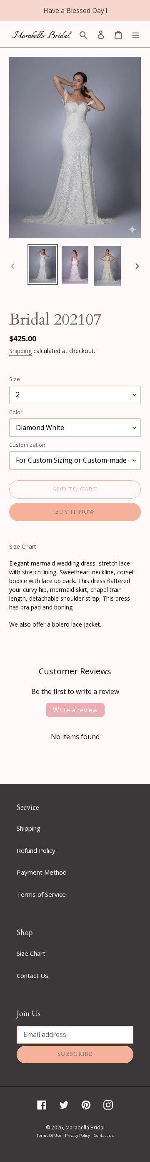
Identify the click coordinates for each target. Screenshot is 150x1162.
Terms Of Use (49, 1135)
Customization (27, 444)
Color (15, 412)
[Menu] (136, 34)
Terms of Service (41, 894)
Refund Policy (36, 850)
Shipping (20, 351)
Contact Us (32, 975)
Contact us (104, 1135)
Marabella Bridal (85, 1127)
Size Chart (22, 546)
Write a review (75, 709)
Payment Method (42, 872)
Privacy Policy (78, 1135)
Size (14, 379)
